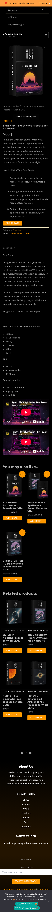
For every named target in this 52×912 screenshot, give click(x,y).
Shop (26, 808)
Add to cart (12, 223)
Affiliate (12, 17)
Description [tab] (9, 247)
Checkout (26, 826)
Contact (26, 817)
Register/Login (16, 24)
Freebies (15, 106)
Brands (26, 804)
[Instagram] (26, 753)
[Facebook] (22, 753)
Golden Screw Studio (20, 233)
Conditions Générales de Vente (19, 889)
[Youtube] (30, 753)
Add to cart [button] (12, 518)
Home (6, 106)
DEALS (26, 799)
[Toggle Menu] (42, 10)
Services (12, 10)
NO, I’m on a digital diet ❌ (27, 908)
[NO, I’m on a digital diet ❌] (48, 901)
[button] (44, 46)
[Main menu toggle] (46, 35)
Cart (26, 822)
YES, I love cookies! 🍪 (27, 904)
